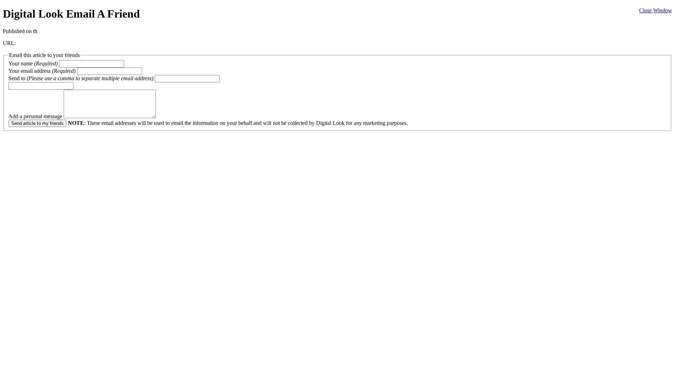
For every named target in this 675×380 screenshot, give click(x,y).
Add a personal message (36, 116)
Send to (80, 78)
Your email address (42, 71)
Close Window (655, 10)
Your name (33, 63)
